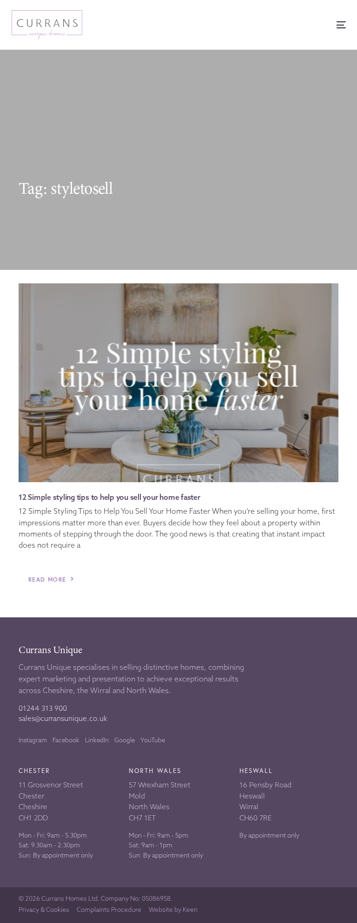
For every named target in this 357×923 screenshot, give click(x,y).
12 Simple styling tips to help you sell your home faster (109, 497)
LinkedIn (97, 740)
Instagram (33, 740)
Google (124, 740)
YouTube (152, 740)
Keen (190, 910)
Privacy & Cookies (44, 910)
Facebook (66, 740)
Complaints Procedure (109, 910)
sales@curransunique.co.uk (63, 718)
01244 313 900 (43, 708)
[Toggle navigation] (290, 24)
